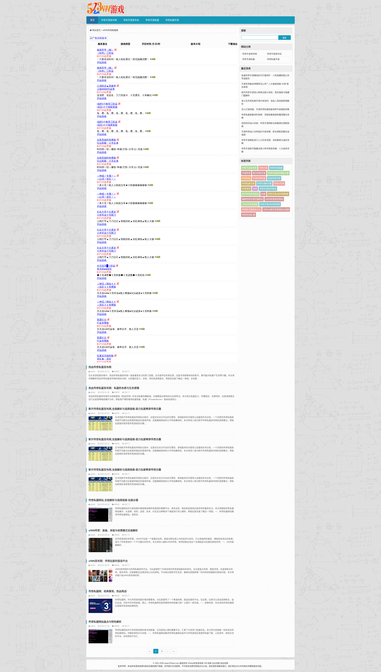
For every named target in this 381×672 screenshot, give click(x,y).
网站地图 (224, 663)
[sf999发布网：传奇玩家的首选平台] (100, 575)
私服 (263, 194)
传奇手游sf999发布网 (270, 204)
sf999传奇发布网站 (274, 199)
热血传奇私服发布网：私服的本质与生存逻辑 (114, 388)
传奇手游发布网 (109, 20)
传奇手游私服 (152, 20)
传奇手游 (263, 168)
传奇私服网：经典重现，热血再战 (108, 591)
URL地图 (207, 663)
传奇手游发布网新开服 (278, 173)
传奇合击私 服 (248, 214)
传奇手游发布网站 (268, 188)
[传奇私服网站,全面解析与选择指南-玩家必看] (100, 515)
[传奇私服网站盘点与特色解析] (100, 636)
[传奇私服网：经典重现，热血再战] (100, 606)
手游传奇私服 (259, 178)
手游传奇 (246, 173)
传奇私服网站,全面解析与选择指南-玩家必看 (113, 500)
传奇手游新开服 (264, 183)
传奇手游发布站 (131, 20)
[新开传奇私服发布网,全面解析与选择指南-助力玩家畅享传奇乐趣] (100, 423)
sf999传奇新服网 (250, 204)
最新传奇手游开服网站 (252, 199)
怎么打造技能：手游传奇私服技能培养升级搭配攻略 (265, 109)
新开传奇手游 (259, 173)
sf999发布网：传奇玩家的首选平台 (108, 561)
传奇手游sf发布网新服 (278, 194)
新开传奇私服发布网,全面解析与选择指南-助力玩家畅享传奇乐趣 (125, 409)
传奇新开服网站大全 (251, 209)
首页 (92, 20)
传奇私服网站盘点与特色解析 (105, 621)
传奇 (255, 188)
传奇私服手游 (172, 20)
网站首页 (96, 30)
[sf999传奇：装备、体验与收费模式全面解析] (100, 545)
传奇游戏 (246, 188)
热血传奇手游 (274, 178)
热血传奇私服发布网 (100, 367)
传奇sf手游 (279, 183)
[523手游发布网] (105, 8)
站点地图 (216, 663)
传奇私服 (246, 178)
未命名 (117, 371)
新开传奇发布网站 (250, 194)
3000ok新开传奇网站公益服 (276, 209)
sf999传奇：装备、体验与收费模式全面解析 (113, 530)
